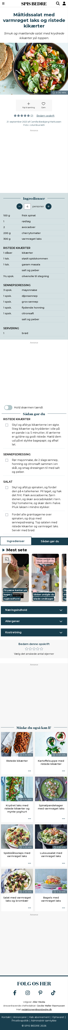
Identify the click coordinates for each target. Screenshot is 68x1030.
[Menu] (8, 3)
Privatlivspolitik (20, 1020)
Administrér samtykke (43, 1020)
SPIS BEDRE (34, 3)
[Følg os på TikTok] (53, 993)
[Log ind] (64, 3)
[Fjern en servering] (19, 206)
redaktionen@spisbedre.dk (37, 1009)
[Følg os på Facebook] (15, 993)
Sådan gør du (50, 541)
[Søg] (58, 3)
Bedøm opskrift (45, 115)
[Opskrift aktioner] (29, 771)
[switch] (8, 407)
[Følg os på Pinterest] (40, 993)
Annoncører (20, 1017)
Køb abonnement (39, 1017)
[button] (15, 578)
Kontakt (6, 1017)
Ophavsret (58, 1017)
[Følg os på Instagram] (28, 993)
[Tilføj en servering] (48, 206)
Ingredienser (16, 541)
